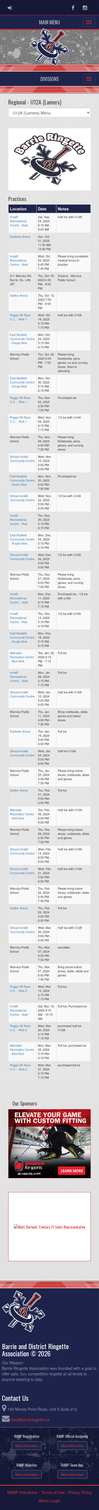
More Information (26, 1445)
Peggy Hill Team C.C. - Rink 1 (20, 317)
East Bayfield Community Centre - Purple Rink (22, 339)
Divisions (49, 78)
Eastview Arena (20, 236)
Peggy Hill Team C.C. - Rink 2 (20, 988)
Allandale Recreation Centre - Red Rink (22, 814)
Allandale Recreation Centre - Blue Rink (22, 657)
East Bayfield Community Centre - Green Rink (22, 480)
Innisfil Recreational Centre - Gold (19, 221)
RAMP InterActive (22, 1492)
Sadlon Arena (19, 295)
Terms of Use (53, 1492)
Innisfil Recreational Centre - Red (18, 519)
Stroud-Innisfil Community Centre (22, 458)
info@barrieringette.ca (30, 1419)
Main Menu (49, 22)
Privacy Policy (80, 1492)
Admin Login (50, 1500)
